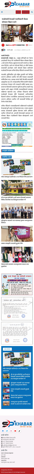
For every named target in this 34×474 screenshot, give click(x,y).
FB (19, 12)
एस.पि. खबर (10, 50)
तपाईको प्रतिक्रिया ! (8, 150)
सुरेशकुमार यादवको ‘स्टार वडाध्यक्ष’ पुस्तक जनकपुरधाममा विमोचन (16, 221)
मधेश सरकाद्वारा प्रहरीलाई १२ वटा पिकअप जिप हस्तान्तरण (17, 177)
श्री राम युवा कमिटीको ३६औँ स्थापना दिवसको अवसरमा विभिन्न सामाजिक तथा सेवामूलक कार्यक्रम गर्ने (16, 198)
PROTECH (10, 470)
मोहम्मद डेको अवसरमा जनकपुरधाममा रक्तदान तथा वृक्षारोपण (15, 265)
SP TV (26, 12)
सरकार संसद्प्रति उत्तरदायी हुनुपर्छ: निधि (12, 243)
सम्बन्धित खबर (6, 157)
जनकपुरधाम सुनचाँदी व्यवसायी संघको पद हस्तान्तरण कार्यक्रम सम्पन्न (21, 403)
